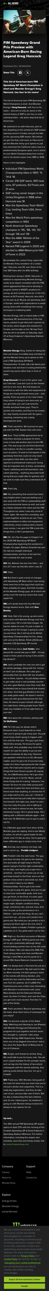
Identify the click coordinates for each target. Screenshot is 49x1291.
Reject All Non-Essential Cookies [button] (24, 1279)
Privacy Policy (28, 1255)
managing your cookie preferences (22, 1262)
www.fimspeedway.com (17, 1144)
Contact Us (31, 1177)
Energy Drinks (9, 1200)
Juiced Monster (10, 1211)
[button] (18, 1273)
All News (12, 3)
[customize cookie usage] (20, 1273)
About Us (6, 1177)
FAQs (28, 1172)
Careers (5, 1172)
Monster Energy (10, 1206)
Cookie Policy (10, 1259)
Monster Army (8, 1182)
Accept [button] (24, 1286)
